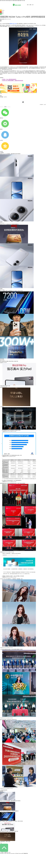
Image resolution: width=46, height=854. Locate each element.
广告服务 (5, 852)
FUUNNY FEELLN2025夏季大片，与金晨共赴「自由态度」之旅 (11, 578)
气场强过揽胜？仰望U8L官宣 (5, 385)
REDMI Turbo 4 (12, 23)
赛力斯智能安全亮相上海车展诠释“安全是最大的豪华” (11, 430)
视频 (15, 0)
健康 (19, 0)
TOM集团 (1, 852)
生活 (11, 0)
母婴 (13, 0)
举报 (1, 95)
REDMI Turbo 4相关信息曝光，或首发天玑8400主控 (12, 80)
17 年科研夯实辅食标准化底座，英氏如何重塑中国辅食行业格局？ (11, 649)
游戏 (8, 0)
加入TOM (8, 852)
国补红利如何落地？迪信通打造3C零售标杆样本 (8, 719)
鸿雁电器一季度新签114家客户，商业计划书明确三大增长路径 (13, 576)
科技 (24, 0)
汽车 (22, 0)
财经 (17, 0)
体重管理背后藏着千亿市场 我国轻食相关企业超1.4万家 (12, 455)
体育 (6, 0)
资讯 (2, 0)
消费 (20, 0)
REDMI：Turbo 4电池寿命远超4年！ (9, 79)
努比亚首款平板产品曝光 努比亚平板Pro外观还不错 (9, 361)
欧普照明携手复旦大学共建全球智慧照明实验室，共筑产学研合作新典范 (12, 483)
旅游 (10, 0)
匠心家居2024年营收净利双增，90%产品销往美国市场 (11, 480)
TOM (1, 647)
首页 (1, 0)
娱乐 (4, 0)
